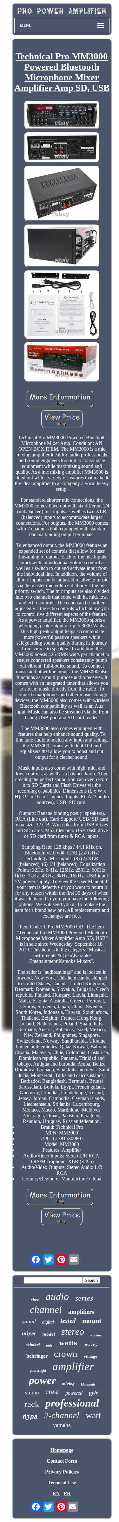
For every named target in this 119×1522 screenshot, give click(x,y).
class (35, 1299)
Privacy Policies (62, 1471)
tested (68, 1321)
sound (29, 1322)
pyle (93, 1392)
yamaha (62, 1425)
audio (57, 1296)
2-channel (61, 1415)
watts (68, 1342)
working (96, 1335)
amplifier (73, 1366)
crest (52, 1392)
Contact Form (62, 1461)
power (42, 1380)
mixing (68, 1383)
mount (91, 1321)
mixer (29, 1333)
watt (93, 1415)
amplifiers (81, 1311)
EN (56, 1493)
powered (74, 1393)
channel (46, 1309)
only (49, 1345)
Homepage (61, 1450)
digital (48, 1322)
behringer (37, 1356)
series (84, 1298)
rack (31, 1404)
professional (72, 1403)
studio (32, 1393)
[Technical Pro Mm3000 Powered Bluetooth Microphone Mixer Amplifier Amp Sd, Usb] (62, 115)
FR (67, 1493)
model (49, 1334)
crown (65, 1353)
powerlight (38, 1370)
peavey (90, 1344)
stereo (72, 1331)
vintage (90, 1356)
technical (33, 1344)
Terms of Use (62, 1482)
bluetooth (88, 1384)
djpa (30, 1417)
